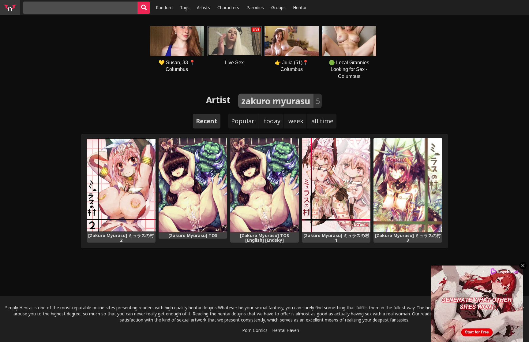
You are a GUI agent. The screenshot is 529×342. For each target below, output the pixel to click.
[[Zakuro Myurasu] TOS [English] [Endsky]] (264, 185)
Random (164, 7)
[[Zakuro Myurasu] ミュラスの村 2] (121, 185)
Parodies (255, 7)
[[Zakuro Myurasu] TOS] (193, 185)
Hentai (299, 7)
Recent (206, 121)
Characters (228, 7)
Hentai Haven (285, 330)
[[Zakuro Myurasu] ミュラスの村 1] (336, 185)
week (295, 121)
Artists (203, 7)
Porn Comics (255, 330)
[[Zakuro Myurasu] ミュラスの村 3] (407, 185)
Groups (278, 7)
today (272, 121)
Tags (184, 7)
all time (322, 121)
